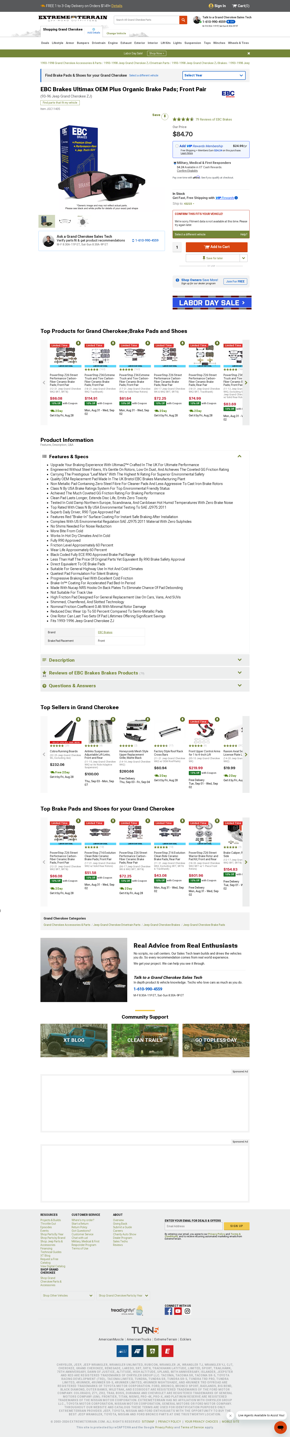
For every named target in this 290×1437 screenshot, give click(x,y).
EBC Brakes (105, 632)
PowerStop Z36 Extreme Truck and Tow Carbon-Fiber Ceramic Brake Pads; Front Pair (100, 383)
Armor (70, 43)
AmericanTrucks (139, 1339)
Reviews (118, 1245)
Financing (46, 1248)
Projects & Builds (50, 1220)
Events (44, 1230)
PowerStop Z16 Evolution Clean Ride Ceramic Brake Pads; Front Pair (100, 859)
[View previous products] (44, 382)
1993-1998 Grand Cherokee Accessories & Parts (71, 63)
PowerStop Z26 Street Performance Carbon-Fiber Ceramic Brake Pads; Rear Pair (169, 383)
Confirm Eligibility (187, 170)
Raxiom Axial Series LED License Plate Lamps (239, 756)
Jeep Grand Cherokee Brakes (161, 924)
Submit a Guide (122, 1227)
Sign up (236, 1226)
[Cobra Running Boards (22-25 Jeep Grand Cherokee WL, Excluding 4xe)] (65, 732)
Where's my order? (83, 1220)
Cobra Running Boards (65, 754)
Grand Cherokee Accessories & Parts (67, 924)
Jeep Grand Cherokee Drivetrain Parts (116, 924)
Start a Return (80, 1223)
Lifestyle (57, 43)
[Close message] (249, 53)
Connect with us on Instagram (187, 1311)
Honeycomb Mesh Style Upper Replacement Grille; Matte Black (134, 758)
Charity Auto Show (124, 1234)
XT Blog (45, 1255)
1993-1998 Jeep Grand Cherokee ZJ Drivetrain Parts (136, 63)
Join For (235, 281)
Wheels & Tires (238, 43)
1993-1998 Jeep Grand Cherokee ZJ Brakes (199, 63)
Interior (153, 43)
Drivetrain (99, 43)
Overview (118, 1220)
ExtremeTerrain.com (73, 19)
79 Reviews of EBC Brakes (214, 119)
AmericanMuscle (111, 1339)
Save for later (214, 258)
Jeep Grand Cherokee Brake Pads (204, 924)
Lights (177, 43)
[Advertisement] (145, 1103)
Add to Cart (220, 247)
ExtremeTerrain (165, 1339)
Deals (45, 43)
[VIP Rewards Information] (236, 198)
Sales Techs (120, 1241)
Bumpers (83, 43)
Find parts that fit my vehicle (60, 102)
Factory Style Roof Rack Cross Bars (169, 756)
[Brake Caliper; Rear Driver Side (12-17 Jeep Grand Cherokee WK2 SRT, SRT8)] (239, 833)
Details (116, 6)
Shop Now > (156, 53)
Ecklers (185, 1339)
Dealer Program (122, 1237)
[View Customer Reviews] (183, 119)
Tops (207, 43)
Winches (219, 43)
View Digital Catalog (52, 1266)
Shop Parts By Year (52, 1234)
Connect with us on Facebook (168, 1311)
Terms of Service (192, 1427)
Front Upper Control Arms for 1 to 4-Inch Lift (204, 756)
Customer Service (82, 1234)
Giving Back (120, 1223)
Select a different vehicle (190, 234)
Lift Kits (166, 43)
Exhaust (126, 43)
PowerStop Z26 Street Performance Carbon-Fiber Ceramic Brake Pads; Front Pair (65, 383)
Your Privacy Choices (201, 1421)
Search (183, 20)
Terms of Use (80, 1248)
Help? (243, 234)
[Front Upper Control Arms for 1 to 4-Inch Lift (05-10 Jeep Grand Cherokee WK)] (204, 732)
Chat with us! (80, 1237)
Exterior (139, 43)
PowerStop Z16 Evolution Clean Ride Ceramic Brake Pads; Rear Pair (169, 860)
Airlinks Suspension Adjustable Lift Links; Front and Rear (100, 759)
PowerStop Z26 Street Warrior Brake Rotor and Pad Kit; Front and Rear (204, 860)
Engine (113, 43)
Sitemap (148, 1421)
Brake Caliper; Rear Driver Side (239, 857)
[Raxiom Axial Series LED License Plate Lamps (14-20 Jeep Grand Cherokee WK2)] (239, 732)
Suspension (192, 43)
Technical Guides (50, 1252)
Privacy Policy (216, 1234)
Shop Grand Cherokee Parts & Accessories (51, 1281)
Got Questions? (81, 1230)
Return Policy (79, 1227)
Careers (118, 1230)
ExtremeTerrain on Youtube (178, 1311)
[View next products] (246, 382)
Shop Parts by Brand (52, 1237)
